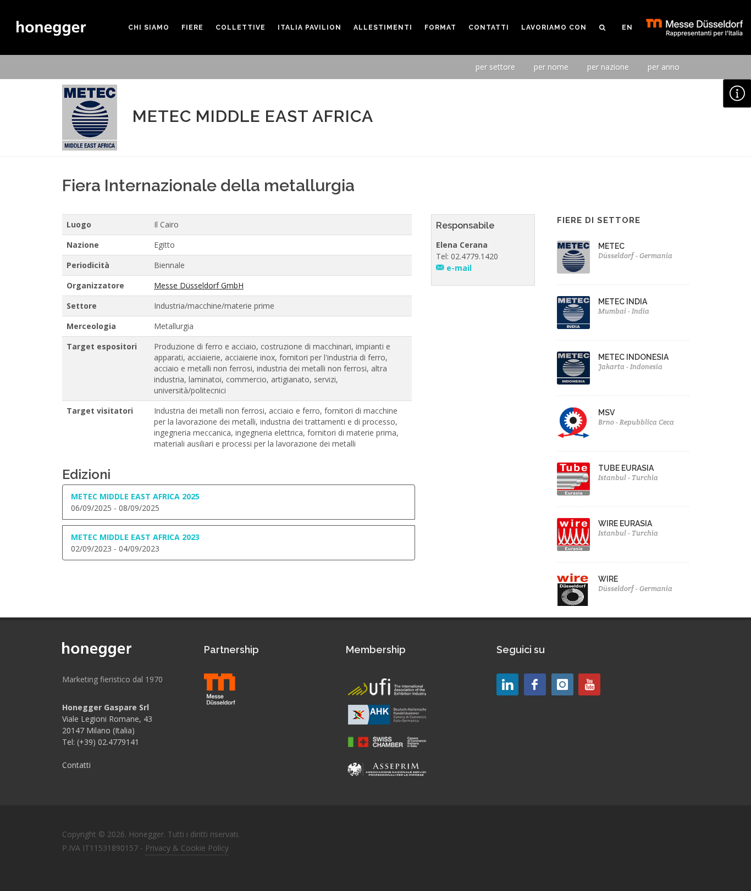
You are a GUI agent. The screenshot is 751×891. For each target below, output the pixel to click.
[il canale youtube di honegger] (589, 684)
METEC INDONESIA (633, 357)
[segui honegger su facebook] (535, 684)
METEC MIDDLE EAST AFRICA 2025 (135, 496)
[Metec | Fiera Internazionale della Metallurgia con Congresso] (573, 257)
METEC (611, 246)
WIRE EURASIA (625, 523)
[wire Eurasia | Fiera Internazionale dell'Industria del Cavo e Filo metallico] (573, 534)
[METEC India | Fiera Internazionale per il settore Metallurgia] (573, 312)
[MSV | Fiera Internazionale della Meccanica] (573, 423)
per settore (495, 67)
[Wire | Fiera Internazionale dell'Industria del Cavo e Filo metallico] (573, 589)
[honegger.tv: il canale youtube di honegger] (507, 684)
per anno (664, 67)
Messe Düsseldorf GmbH (199, 285)
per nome (551, 67)
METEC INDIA (622, 301)
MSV (606, 412)
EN (627, 27)
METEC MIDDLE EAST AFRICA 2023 (135, 537)
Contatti (76, 765)
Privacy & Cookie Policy (187, 848)
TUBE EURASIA (626, 468)
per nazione (608, 67)
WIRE (608, 579)
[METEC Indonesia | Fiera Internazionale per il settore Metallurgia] (573, 368)
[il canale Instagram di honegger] (562, 684)
